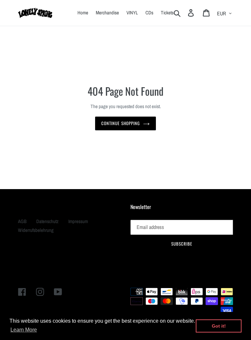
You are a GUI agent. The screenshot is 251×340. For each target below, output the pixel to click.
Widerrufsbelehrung (36, 230)
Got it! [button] (219, 326)
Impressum (78, 221)
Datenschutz (47, 221)
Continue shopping (120, 123)
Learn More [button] (23, 329)
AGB (22, 221)
